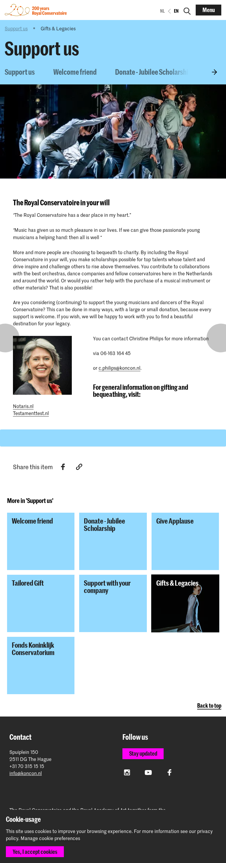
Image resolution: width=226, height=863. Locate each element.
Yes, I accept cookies (35, 851)
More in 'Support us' (30, 500)
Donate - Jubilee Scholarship (153, 71)
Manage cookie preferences (50, 838)
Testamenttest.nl (31, 413)
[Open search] (187, 10)
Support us (16, 28)
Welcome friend (75, 71)
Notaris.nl (23, 406)
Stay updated (143, 753)
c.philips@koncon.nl (119, 367)
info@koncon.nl (25, 773)
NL (162, 11)
